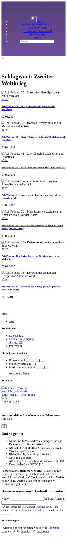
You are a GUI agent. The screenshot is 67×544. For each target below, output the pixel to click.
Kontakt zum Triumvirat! (37, 31)
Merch (37, 37)
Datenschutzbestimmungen (35, 506)
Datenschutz (16, 335)
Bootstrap (53, 527)
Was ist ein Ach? (37, 27)
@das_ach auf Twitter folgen (18, 394)
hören (4, 99)
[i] (4, 426)
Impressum (15, 345)
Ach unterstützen (19, 373)
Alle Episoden (37, 34)
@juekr (25, 531)
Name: (5, 498)
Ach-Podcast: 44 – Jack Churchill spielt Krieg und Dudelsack (33, 167)
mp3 (11, 321)
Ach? (40, 21)
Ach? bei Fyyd (10, 401)
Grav (4, 531)
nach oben (43, 531)
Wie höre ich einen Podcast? (37, 24)
